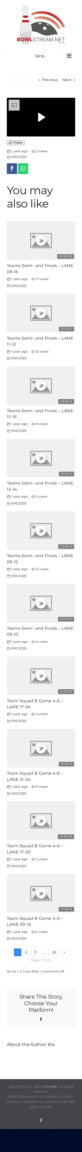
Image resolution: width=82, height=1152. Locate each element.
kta (14, 971)
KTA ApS (50, 1086)
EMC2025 (19, 157)
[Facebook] (12, 168)
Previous (50, 80)
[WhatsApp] (23, 168)
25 (54, 952)
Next (67, 80)
